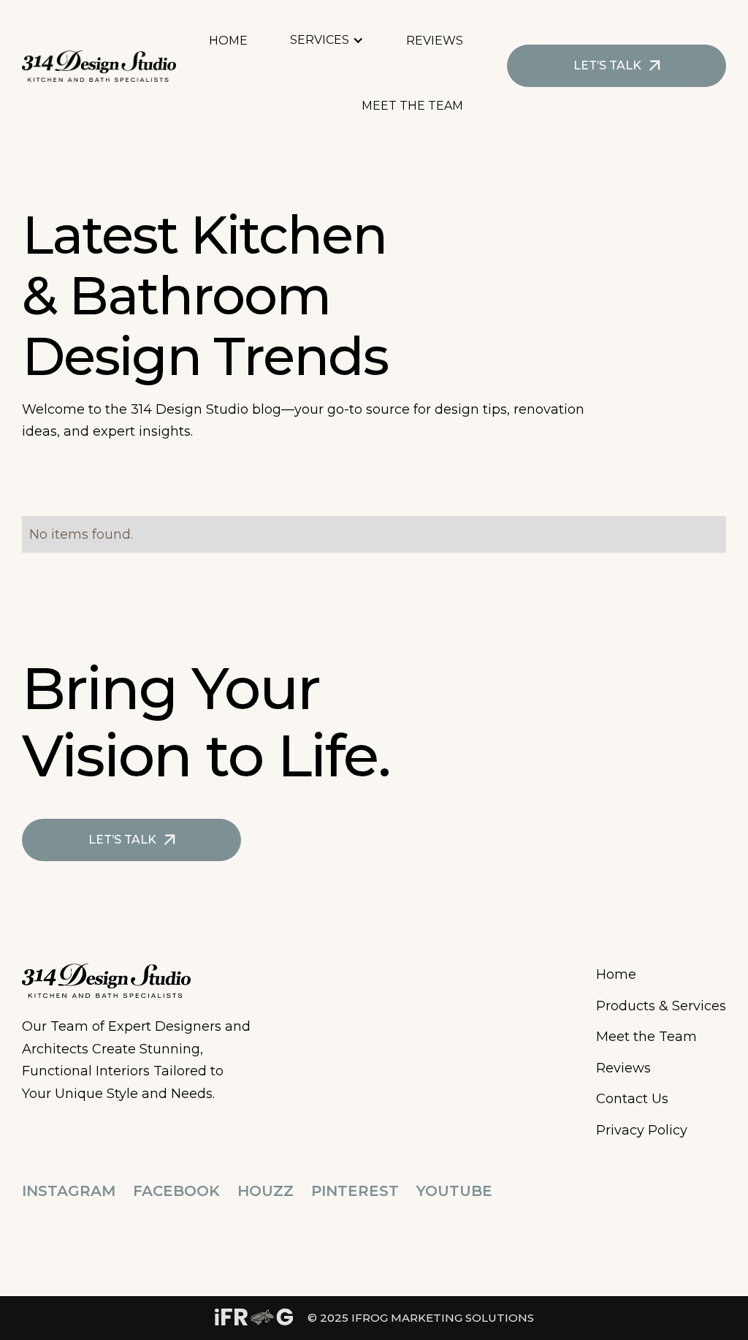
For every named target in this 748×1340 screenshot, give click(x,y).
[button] (334, 41)
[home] (99, 66)
